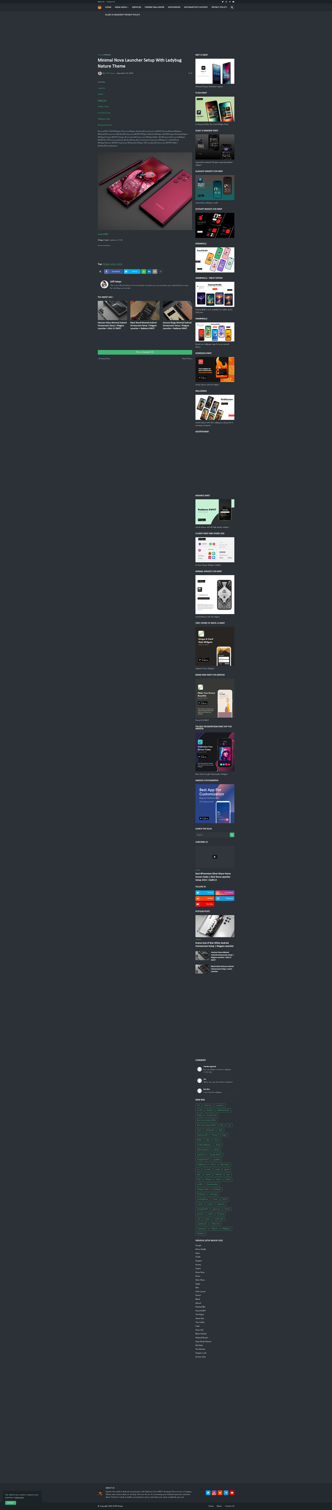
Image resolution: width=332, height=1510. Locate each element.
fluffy (199, 1140)
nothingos (213, 1194)
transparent (202, 1229)
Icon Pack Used (104, 113)
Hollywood (201, 1165)
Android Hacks (223, 1110)
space (207, 1219)
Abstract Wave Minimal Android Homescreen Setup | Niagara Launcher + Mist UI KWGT (112, 326)
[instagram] (226, 2)
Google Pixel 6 (215, 1155)
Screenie (220, 1214)
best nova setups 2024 (206, 1120)
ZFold (197, 1257)
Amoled (209, 1110)
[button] (232, 7)
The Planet (199, 1315)
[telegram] (229, 2)
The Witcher (200, 1349)
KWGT (101, 94)
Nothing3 (201, 1194)
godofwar (201, 1155)
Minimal (107, 55)
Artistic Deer (200, 1357)
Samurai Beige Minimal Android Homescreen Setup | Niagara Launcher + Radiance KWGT (177, 326)
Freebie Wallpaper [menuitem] (154, 7)
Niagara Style (203, 1189)
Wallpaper (226, 1229)
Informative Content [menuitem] (196, 7)
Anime (199, 1115)
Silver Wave (200, 1280)
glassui (216, 1150)
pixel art (200, 1214)
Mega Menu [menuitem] (121, 7)
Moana (208, 1179)
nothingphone (202, 1199)
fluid (207, 1140)
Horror (213, 1165)
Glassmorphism (203, 1150)
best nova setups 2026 (206, 1125)
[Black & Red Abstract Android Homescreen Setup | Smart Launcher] (202, 969)
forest (216, 1140)
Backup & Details (105, 125)
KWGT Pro (102, 101)
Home (100, 55)
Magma (198, 1261)
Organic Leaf (200, 1353)
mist (228, 1174)
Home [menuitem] (108, 7)
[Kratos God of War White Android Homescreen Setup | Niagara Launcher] (214, 926)
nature (113, 264)
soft (199, 1219)
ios (198, 1170)
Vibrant (214, 1229)
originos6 (220, 1204)
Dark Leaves (200, 1292)
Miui (199, 1179)
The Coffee (199, 1322)
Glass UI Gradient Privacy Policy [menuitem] (122, 15)
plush (211, 1214)
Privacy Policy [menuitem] (219, 7)
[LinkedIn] (149, 271)
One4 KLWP (200, 1311)
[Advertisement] (166, 32)
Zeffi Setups (115, 281)
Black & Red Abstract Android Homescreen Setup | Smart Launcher (222, 969)
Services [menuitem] (136, 7)
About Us (101, 2)
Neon (228, 1179)
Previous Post (104, 359)
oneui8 (209, 1204)
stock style (219, 1219)
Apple (197, 1284)
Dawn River (200, 1272)
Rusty (197, 1276)
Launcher (101, 88)
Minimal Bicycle (201, 1338)
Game (218, 1145)
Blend (197, 1299)
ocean (215, 1199)
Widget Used (103, 107)
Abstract (208, 1105)
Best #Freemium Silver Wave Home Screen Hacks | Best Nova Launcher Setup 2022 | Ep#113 (213, 877)
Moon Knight (200, 1249)
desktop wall (202, 1135)
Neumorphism (212, 1184)
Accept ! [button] (10, 1503)
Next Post (186, 359)
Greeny (198, 1265)
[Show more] (160, 271)
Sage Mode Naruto (203, 1342)
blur (221, 1125)
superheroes (202, 1224)
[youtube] (233, 2)
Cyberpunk (210, 1130)
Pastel (227, 1209)
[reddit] (220, 1492)
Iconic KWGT (103, 234)
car (229, 1125)
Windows (200, 1234)
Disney (214, 1135)
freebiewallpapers (204, 1145)
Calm (197, 1326)
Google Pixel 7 (203, 1160)
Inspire (198, 1269)
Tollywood (215, 1224)
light (199, 1174)
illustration (225, 1165)
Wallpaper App (104, 119)
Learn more (19, 1498)
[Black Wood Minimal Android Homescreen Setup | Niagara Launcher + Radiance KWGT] (145, 310)
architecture (212, 1115)
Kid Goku (199, 1345)
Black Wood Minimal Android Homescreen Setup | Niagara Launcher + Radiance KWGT (143, 326)
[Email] (154, 271)
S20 (197, 1288)
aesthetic (220, 1105)
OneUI (224, 1199)
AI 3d (199, 1110)
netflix (199, 1184)
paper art (216, 1209)
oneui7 (119, 264)
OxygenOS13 (202, 1209)
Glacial (198, 1303)
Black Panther (201, 1334)
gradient (216, 1160)
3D (198, 1105)
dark (220, 1130)
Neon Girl (199, 1330)
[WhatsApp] (143, 271)
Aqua (197, 1253)
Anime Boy (199, 1318)
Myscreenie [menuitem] (174, 7)
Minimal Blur (200, 1307)
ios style (207, 1170)
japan (226, 1170)
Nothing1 (217, 1189)
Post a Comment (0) (145, 352)
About (219, 1506)
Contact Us (111, 2)
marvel (208, 1174)
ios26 (217, 1170)
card (199, 1130)
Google (198, 1246)
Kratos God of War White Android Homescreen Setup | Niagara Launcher (214, 945)
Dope (224, 1135)
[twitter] (222, 2)
